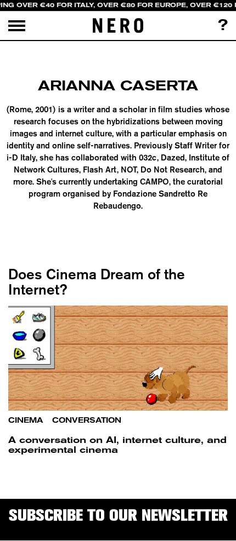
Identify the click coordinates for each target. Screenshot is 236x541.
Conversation (86, 420)
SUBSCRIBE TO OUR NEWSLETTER (118, 515)
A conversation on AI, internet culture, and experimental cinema (117, 445)
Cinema (25, 420)
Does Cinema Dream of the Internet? (96, 282)
